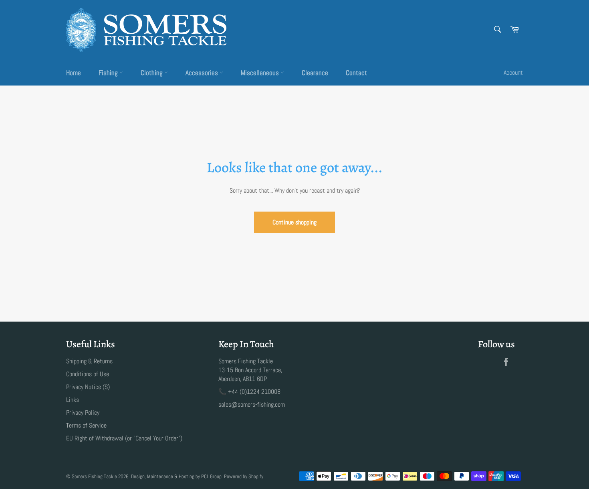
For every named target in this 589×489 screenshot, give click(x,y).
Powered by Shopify (243, 476)
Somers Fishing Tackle (94, 476)
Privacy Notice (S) (88, 387)
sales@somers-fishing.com (251, 404)
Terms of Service (86, 425)
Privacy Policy (82, 412)
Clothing (152, 72)
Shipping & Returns (89, 361)
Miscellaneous (260, 72)
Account (513, 72)
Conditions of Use (87, 374)
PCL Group (211, 476)
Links (72, 399)
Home (73, 72)
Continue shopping (294, 222)
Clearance (315, 72)
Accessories (203, 72)
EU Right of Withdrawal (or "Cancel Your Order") (124, 438)
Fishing (109, 72)
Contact (356, 72)
